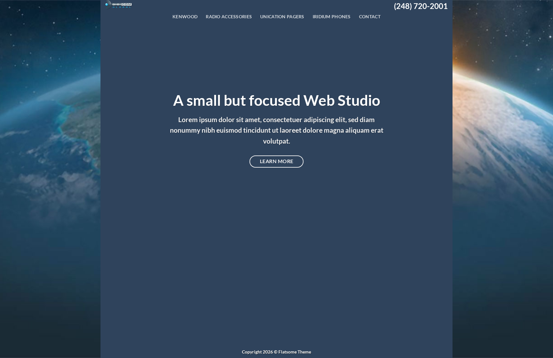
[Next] (437, 179)
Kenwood (184, 16)
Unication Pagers (282, 16)
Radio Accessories (229, 16)
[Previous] (115, 179)
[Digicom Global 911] (142, 5)
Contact (370, 16)
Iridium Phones (332, 16)
